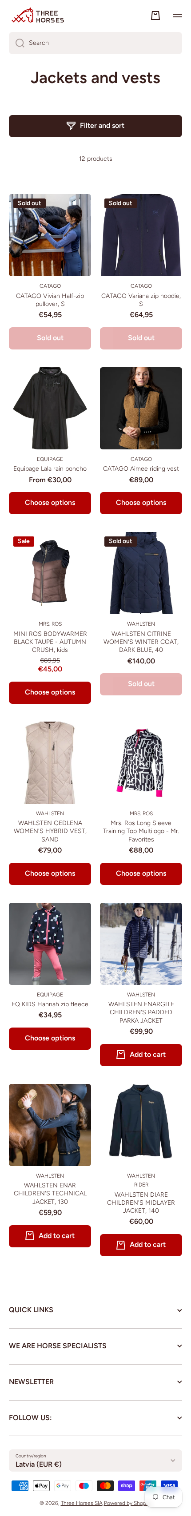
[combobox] (95, 43)
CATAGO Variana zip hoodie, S (141, 300)
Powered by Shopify (128, 1503)
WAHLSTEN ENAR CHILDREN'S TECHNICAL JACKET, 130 (50, 1193)
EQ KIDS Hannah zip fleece (50, 1004)
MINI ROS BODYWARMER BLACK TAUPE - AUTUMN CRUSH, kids (50, 642)
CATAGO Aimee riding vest (141, 468)
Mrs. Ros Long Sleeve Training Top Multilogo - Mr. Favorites (141, 831)
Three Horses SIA (82, 1503)
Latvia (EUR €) (39, 1464)
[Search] (16, 43)
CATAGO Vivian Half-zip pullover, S (50, 300)
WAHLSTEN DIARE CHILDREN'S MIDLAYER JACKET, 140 (141, 1202)
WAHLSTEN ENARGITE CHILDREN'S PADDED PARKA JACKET (141, 1012)
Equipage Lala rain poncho (50, 468)
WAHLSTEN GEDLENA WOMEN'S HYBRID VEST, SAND (50, 831)
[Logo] (38, 15)
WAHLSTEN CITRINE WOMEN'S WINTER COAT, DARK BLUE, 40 (141, 642)
